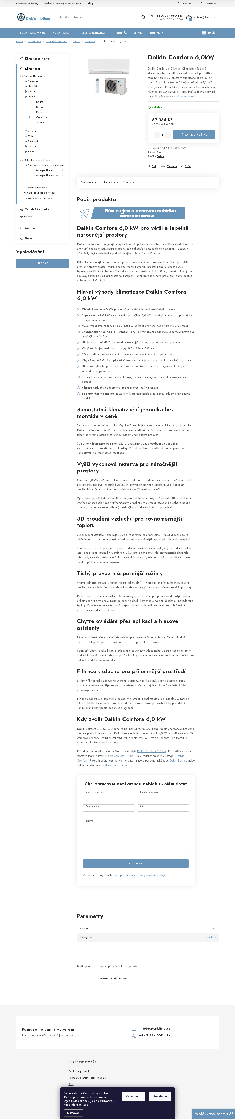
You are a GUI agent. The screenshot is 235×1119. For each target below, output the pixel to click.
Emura (39, 101)
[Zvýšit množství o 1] (168, 135)
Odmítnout (133, 1096)
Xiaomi (31, 91)
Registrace (210, 3)
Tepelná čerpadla (37, 209)
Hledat (143, 17)
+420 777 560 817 (169, 16)
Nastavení (73, 1113)
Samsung (33, 81)
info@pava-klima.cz (154, 1028)
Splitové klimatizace (34, 76)
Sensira (40, 122)
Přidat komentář (113, 978)
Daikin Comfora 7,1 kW (119, 756)
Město (143, 806)
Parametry (109, 182)
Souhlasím (160, 1096)
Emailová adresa (149, 792)
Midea (31, 136)
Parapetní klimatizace (35, 187)
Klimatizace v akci (37, 59)
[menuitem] (32, 33)
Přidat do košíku (194, 134)
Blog (90, 3)
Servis (29, 238)
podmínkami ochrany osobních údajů (143, 875)
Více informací (186, 96)
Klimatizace (33, 69)
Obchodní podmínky (27, 3)
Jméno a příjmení (95, 792)
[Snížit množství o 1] (157, 135)
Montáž (30, 228)
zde (85, 1105)
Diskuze (127, 182)
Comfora (41, 117)
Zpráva (89, 821)
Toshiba (32, 146)
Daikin (31, 96)
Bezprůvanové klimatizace (38, 198)
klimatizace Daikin (116, 765)
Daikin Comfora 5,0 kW (151, 751)
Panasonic (33, 141)
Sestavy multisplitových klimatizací (46, 165)
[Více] (209, 33)
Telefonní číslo (93, 806)
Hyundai (32, 86)
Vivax (31, 151)
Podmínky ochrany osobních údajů (63, 3)
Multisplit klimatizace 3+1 (49, 175)
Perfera (40, 112)
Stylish (39, 107)
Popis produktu (89, 182)
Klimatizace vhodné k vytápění (40, 192)
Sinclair (32, 131)
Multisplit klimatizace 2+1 (49, 170)
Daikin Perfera (179, 761)
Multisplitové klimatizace (37, 160)
